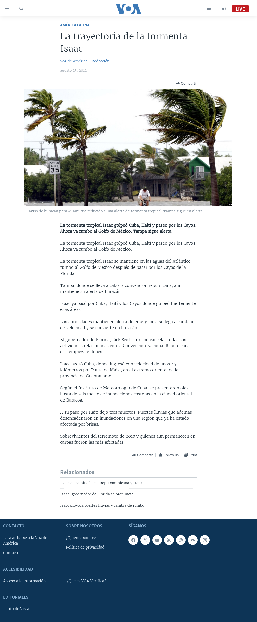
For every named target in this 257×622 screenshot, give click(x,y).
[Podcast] (181, 540)
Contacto (11, 553)
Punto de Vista (16, 609)
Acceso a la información (24, 581)
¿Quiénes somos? (81, 538)
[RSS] (169, 540)
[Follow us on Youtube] (157, 540)
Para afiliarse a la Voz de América (25, 541)
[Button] (186, 83)
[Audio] (224, 9)
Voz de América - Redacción (84, 61)
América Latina (74, 25)
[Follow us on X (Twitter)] (145, 540)
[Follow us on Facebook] (133, 540)
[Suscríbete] (193, 540)
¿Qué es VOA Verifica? (86, 581)
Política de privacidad (85, 547)
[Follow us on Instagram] (204, 540)
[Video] (209, 9)
